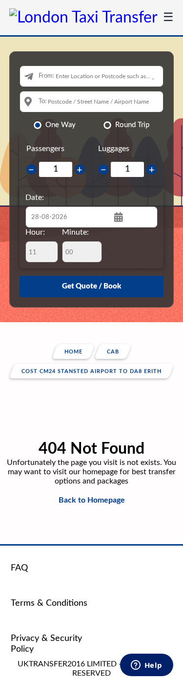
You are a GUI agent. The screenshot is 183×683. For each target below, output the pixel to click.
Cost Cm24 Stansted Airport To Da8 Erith (91, 371)
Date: (34, 197)
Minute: (75, 232)
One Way (60, 125)
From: (46, 76)
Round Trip (132, 125)
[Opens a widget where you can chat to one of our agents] (146, 666)
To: (42, 101)
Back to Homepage (92, 500)
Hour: (35, 232)
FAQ (19, 568)
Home (73, 351)
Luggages (113, 149)
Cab (113, 351)
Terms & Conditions (49, 603)
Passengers (45, 149)
